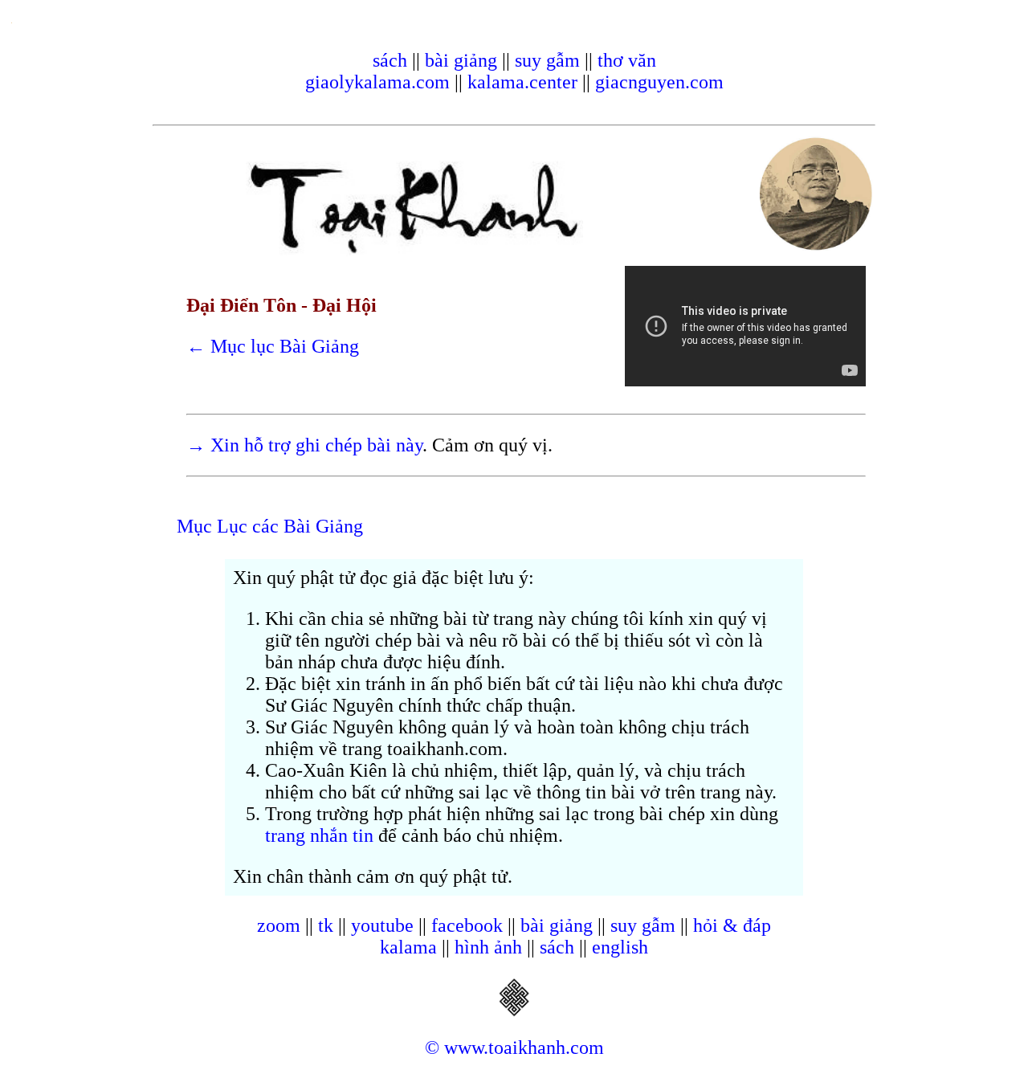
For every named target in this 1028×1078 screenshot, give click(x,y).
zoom (278, 925)
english (620, 947)
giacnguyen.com (659, 81)
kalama (408, 947)
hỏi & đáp (732, 925)
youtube (382, 925)
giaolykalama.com (377, 81)
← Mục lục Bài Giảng (272, 346)
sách (390, 60)
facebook (467, 925)
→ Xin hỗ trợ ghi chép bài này (304, 445)
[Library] (514, 1011)
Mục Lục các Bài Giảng (270, 526)
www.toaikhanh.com (524, 1047)
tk (325, 925)
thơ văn (627, 60)
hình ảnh (488, 947)
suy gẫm (547, 60)
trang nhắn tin (319, 835)
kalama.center (522, 81)
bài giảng (461, 60)
